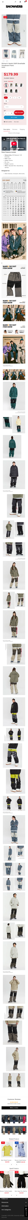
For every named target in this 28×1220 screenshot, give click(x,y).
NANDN (3, 67)
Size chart (16, 121)
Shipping (22, 129)
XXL (6, 101)
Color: (8, 81)
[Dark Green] (6, 91)
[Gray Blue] (6, 85)
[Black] (21, 85)
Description (6, 129)
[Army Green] (11, 91)
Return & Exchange (14, 133)
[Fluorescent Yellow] (16, 85)
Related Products (14, 1139)
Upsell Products (14, 1168)
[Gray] (16, 91)
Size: (5, 94)
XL (19, 97)
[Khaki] (11, 85)
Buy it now (14, 117)
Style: (5, 103)
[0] (25, 2)
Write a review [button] (14, 1107)
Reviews (14, 129)
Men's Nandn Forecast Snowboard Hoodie (10, 1160)
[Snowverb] (14, 7)
